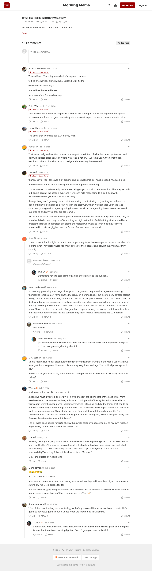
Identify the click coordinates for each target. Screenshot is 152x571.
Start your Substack (68, 557)
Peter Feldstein (36, 287)
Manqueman (35, 467)
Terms (78, 549)
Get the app (91, 557)
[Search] (109, 5)
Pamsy (31, 146)
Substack (61, 564)
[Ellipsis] (128, 68)
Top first (125, 43)
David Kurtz (28, 22)
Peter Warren (35, 105)
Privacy (69, 549)
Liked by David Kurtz (40, 72)
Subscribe (127, 5)
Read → (26, 32)
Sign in (143, 5)
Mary (31, 437)
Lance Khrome (35, 128)
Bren (30, 238)
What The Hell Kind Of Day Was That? (44, 17)
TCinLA (41, 271)
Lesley (31, 172)
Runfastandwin (41, 323)
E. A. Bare (33, 357)
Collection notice (91, 549)
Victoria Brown (36, 68)
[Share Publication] (115, 5)
